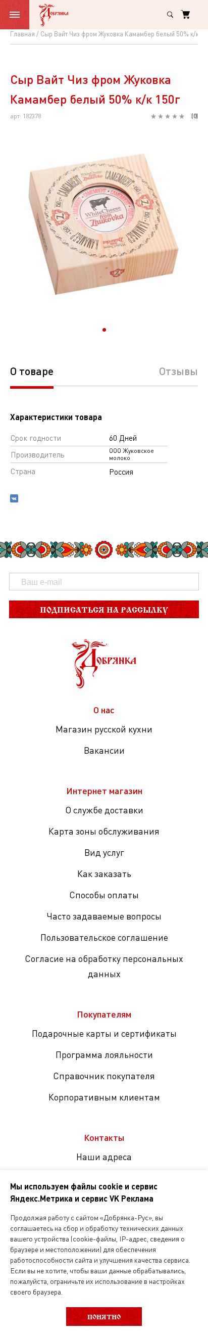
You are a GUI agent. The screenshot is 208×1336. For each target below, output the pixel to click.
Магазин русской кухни (104, 728)
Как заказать (104, 873)
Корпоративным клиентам (104, 1096)
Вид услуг (104, 852)
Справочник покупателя (104, 1075)
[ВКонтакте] (14, 499)
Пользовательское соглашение (104, 937)
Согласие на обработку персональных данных (104, 966)
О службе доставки (104, 809)
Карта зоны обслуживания (104, 831)
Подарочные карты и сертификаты (104, 1033)
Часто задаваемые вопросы (104, 916)
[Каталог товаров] (14, 14)
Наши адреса (104, 1156)
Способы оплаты (104, 894)
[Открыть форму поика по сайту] (170, 14)
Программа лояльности (104, 1054)
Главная (22, 34)
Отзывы (178, 371)
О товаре (32, 371)
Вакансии (104, 750)
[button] (104, 330)
